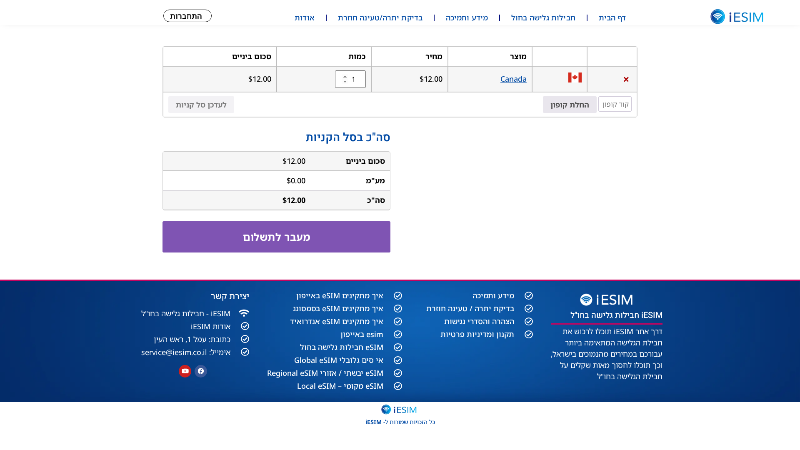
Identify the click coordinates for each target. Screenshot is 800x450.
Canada (513, 79)
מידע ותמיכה (467, 17)
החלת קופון (569, 105)
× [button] (626, 79)
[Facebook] (201, 371)
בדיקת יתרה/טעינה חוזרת (380, 17)
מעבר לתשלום (276, 237)
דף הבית (612, 17)
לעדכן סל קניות (201, 105)
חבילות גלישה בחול (543, 17)
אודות (305, 17)
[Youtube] (185, 371)
